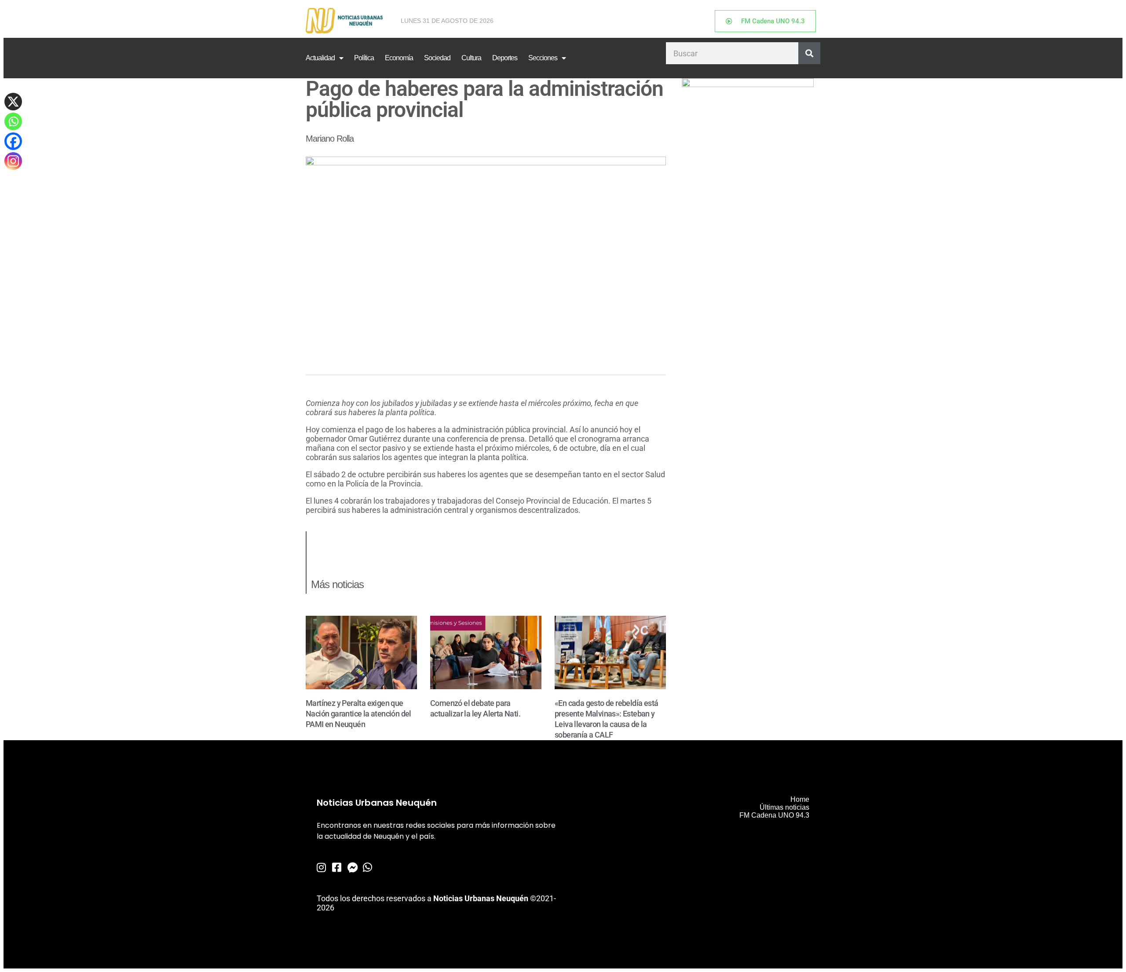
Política (364, 58)
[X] (13, 101)
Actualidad (320, 58)
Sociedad (437, 58)
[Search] (809, 53)
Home (799, 799)
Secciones (542, 58)
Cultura (471, 58)
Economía (399, 58)
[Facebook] (13, 141)
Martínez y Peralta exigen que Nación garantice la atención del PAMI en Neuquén (358, 713)
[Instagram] (13, 161)
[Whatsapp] (13, 121)
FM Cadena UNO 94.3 (774, 815)
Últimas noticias (784, 807)
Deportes (504, 58)
